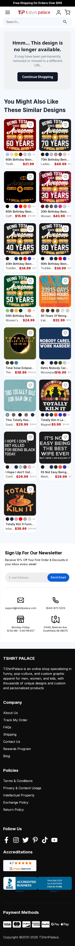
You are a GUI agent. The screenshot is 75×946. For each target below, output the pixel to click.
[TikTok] (45, 840)
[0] (67, 13)
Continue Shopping (37, 77)
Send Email (58, 577)
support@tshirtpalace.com (20, 608)
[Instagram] (16, 840)
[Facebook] (6, 840)
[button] (30, 124)
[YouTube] (54, 840)
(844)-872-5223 (55, 608)
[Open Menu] (7, 13)
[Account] (58, 13)
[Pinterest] (35, 840)
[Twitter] (25, 840)
